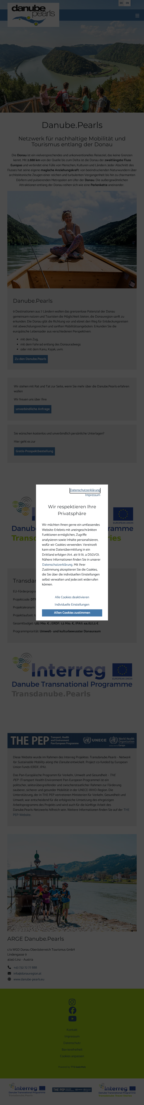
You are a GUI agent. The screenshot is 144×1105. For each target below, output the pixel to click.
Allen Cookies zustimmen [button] (72, 613)
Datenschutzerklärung (85, 490)
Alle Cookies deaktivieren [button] (72, 597)
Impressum (92, 495)
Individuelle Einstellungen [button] (72, 604)
